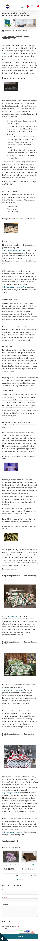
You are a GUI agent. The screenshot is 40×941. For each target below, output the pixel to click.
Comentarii (5, 904)
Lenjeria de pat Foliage (10, 616)
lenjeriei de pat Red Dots (11, 793)
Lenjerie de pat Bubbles (12, 865)
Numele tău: (5, 890)
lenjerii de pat (7, 53)
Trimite (20, 936)
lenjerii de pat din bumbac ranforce (14, 287)
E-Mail (4, 897)
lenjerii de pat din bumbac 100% (13, 832)
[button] (17, 879)
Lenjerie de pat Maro (29, 865)
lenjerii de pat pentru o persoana (13, 250)
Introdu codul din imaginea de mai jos (9, 927)
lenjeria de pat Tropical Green (12, 690)
